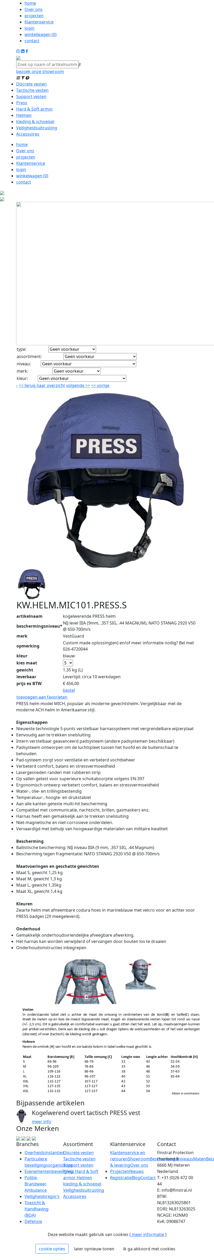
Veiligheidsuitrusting (36, 128)
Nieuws (136, 1171)
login (29, 28)
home (30, 3)
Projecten (119, 1171)
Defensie (33, 1221)
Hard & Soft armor (34, 109)
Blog (136, 1177)
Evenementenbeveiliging (49, 1171)
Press (21, 103)
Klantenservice (39, 22)
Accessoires (27, 134)
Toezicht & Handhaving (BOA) (37, 1209)
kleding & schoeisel (35, 121)
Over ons (34, 9)
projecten (34, 16)
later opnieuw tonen (94, 1249)
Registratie (121, 1177)
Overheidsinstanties (44, 1152)
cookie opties (52, 1249)
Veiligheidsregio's (42, 1196)
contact (32, 41)
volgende (78, 385)
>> (87, 385)
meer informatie (148, 1234)
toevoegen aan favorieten (41, 697)
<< (94, 385)
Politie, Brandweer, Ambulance (36, 1184)
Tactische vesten (32, 90)
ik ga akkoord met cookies (149, 1249)
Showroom (139, 1159)
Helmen (24, 115)
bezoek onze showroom (40, 71)
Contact (148, 1177)
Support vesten (31, 96)
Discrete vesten (31, 84)
